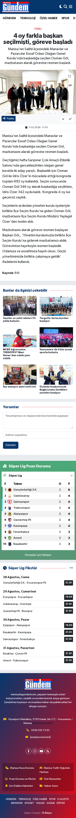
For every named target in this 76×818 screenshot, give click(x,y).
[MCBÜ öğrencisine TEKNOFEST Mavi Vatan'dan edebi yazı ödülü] (20, 337)
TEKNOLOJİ (28, 18)
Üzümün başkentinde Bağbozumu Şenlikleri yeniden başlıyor (53, 390)
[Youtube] (41, 751)
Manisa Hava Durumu (22, 768)
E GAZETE (63, 799)
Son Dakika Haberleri (21, 786)
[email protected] (42, 723)
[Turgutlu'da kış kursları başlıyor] (56, 305)
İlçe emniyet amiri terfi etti (19, 387)
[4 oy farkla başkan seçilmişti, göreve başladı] (38, 92)
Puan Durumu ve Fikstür (22, 779)
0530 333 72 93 (40, 730)
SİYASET (29, 803)
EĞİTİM (61, 803)
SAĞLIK (51, 803)
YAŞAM (40, 803)
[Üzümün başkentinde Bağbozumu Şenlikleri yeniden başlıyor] (56, 374)
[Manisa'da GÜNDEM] (15, 7)
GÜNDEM (9, 18)
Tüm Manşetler (52, 779)
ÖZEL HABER (48, 18)
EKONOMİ (16, 803)
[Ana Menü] (70, 6)
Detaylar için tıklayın (38, 554)
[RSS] (48, 751)
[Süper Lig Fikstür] (71, 568)
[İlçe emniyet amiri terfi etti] (20, 374)
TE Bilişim (47, 813)
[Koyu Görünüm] (60, 6)
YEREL (38, 28)
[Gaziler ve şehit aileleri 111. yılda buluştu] (20, 305)
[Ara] (65, 6)
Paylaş (10, 118)
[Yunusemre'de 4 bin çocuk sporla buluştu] (56, 337)
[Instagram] (35, 751)
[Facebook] (28, 751)
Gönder (10, 445)
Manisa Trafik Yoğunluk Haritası (55, 770)
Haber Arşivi (51, 786)
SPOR (65, 18)
